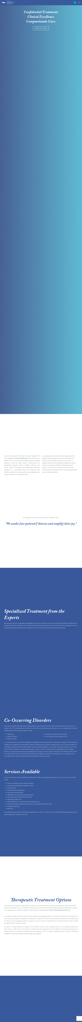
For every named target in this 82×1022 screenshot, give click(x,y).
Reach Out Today (41, 28)
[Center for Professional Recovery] (7, 2)
